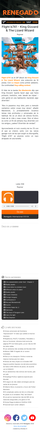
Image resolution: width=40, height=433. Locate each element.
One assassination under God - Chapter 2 (20, 282)
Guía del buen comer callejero (14, 405)
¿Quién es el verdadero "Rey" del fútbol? (18, 394)
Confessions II (10, 300)
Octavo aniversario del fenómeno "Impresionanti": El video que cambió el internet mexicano (19, 333)
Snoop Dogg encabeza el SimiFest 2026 (17, 402)
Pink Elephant (10, 317)
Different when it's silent (14, 289)
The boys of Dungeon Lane (15, 312)
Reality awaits (10, 284)
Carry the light (10, 315)
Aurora (8, 305)
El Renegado (26, 423)
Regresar (20, 34)
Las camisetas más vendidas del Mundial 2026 (20, 349)
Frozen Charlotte (11, 295)
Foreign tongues (11, 297)
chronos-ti (23, 429)
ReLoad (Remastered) (13, 302)
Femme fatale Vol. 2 (12, 307)
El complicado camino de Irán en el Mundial (18, 392)
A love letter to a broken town (16, 287)
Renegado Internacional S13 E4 (16, 216)
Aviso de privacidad (20, 426)
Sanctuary (9, 310)
